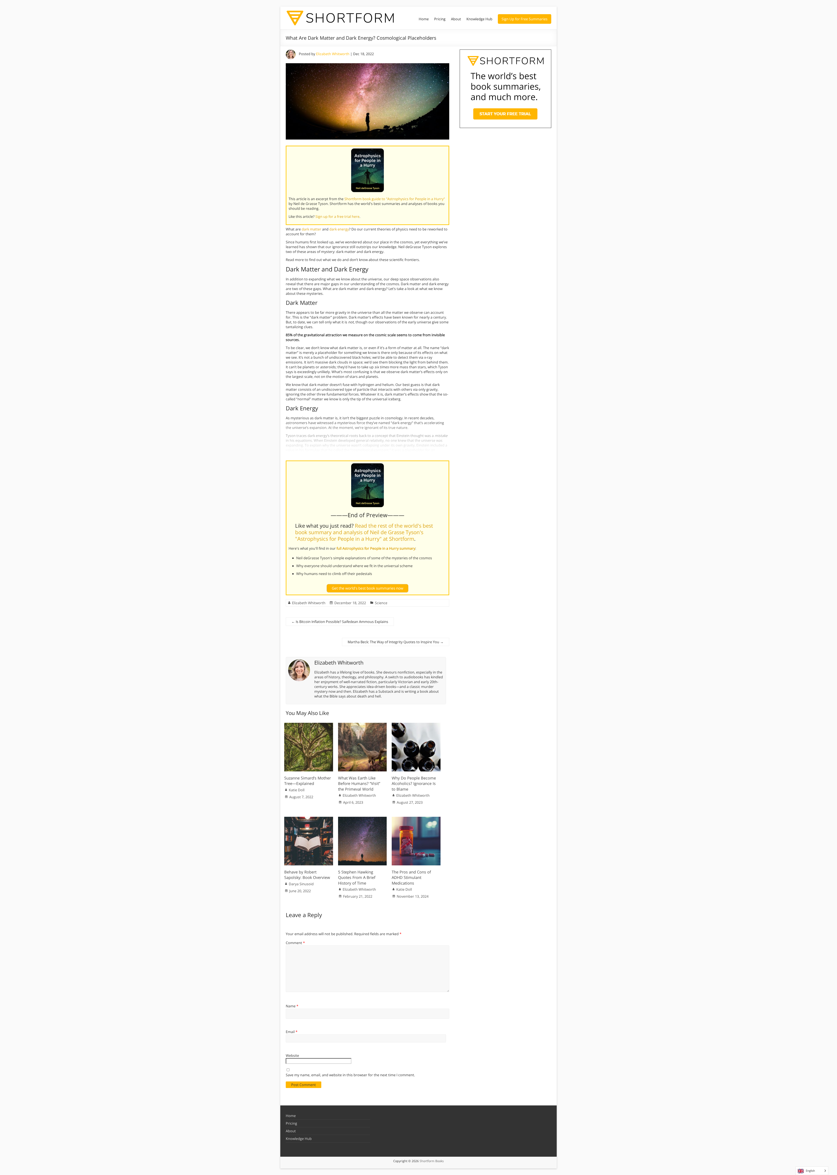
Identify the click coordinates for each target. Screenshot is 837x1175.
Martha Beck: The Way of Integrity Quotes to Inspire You (396, 642)
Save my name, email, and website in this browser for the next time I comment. (350, 1075)
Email (292, 1031)
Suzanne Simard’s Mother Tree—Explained (307, 780)
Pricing (440, 19)
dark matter (311, 229)
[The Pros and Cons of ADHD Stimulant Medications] (416, 819)
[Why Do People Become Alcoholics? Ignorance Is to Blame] (416, 725)
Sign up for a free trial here (337, 216)
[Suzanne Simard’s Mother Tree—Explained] (308, 725)
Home (424, 19)
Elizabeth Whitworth (332, 53)
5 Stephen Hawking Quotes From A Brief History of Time (356, 877)
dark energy (339, 229)
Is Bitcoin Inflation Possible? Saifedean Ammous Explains (339, 621)
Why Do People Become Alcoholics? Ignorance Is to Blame (414, 783)
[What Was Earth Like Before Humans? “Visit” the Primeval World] (362, 725)
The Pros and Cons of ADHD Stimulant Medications (411, 877)
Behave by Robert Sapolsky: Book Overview (307, 874)
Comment (295, 942)
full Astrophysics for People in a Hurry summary (376, 548)
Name (292, 1006)
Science (381, 602)
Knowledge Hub (479, 19)
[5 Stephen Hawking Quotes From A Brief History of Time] (362, 819)
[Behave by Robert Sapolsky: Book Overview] (308, 819)
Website (292, 1055)
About (456, 19)
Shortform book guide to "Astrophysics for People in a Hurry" (394, 198)
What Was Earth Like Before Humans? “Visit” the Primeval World (359, 783)
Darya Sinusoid (301, 884)
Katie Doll (297, 790)
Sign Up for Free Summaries (525, 19)
